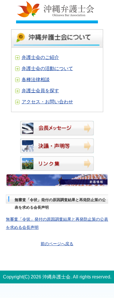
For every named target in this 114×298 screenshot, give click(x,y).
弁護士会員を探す (40, 90)
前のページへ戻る (57, 243)
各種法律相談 (36, 79)
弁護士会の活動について (47, 68)
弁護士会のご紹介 (40, 57)
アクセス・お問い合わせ (47, 101)
